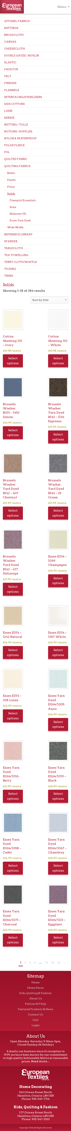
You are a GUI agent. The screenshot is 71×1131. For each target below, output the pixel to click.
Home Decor (35, 987)
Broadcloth (14, 34)
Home (35, 982)
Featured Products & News (35, 1009)
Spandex (10, 241)
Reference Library (18, 234)
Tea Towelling (16, 255)
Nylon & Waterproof (20, 138)
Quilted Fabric (15, 159)
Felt (7, 76)
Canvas (10, 41)
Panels (11, 179)
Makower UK (18, 213)
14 (46, 962)
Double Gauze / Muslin (21, 55)
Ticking (10, 268)
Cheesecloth (14, 48)
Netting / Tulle (16, 124)
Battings (11, 28)
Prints (11, 186)
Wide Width (15, 227)
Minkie (9, 117)
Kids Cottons (14, 104)
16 (58, 962)
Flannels (11, 90)
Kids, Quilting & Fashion (35, 993)
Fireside (10, 83)
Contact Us (35, 1014)
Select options (13, 360)
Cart (36, 1019)
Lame (8, 110)
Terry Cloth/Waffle (20, 262)
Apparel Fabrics (17, 21)
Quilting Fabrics (17, 166)
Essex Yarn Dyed (20, 220)
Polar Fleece (14, 145)
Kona (13, 207)
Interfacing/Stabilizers (23, 97)
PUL (7, 152)
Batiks (11, 173)
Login (36, 1025)
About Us (35, 998)
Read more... (40, 1061)
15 (52, 962)
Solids (11, 193)
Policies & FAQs (35, 1003)
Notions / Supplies (18, 131)
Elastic (10, 62)
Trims (8, 275)
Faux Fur (11, 69)
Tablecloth (13, 248)
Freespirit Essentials (23, 200)
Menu (61, 7)
